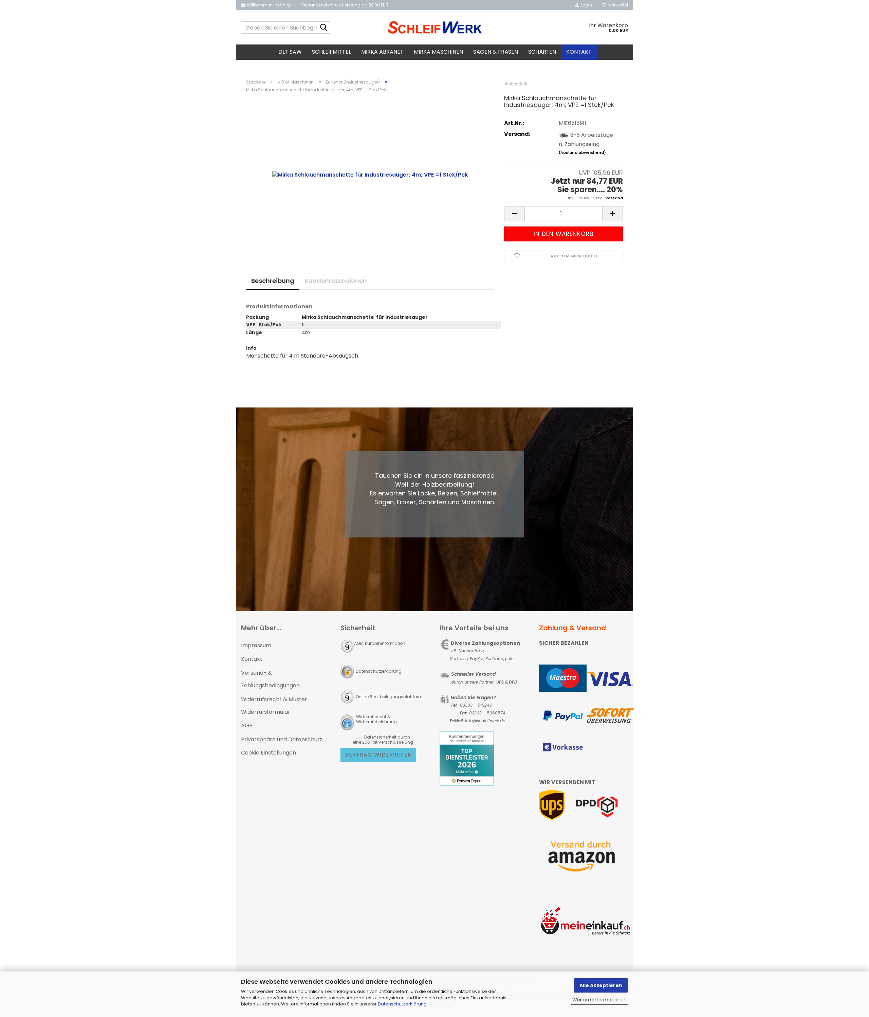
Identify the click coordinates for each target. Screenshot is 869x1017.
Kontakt (579, 52)
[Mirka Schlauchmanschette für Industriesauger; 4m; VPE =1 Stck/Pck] (370, 175)
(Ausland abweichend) (582, 152)
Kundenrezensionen (335, 280)
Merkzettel (617, 5)
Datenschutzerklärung (402, 1004)
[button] (514, 213)
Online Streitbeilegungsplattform (389, 697)
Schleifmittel (331, 52)
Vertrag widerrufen (378, 755)
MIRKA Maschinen (438, 52)
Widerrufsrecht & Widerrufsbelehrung (376, 719)
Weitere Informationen (599, 999)
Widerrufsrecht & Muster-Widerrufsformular (275, 705)
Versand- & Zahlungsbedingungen (270, 679)
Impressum (256, 645)
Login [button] (585, 5)
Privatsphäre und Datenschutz (281, 739)
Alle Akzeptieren (600, 985)
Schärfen (542, 52)
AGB (247, 725)
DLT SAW (290, 52)
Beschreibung (272, 280)
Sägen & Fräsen (495, 52)
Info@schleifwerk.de (485, 721)
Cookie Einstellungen (268, 753)
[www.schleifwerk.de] (434, 27)
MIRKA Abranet (382, 52)
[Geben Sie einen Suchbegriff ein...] (323, 28)
